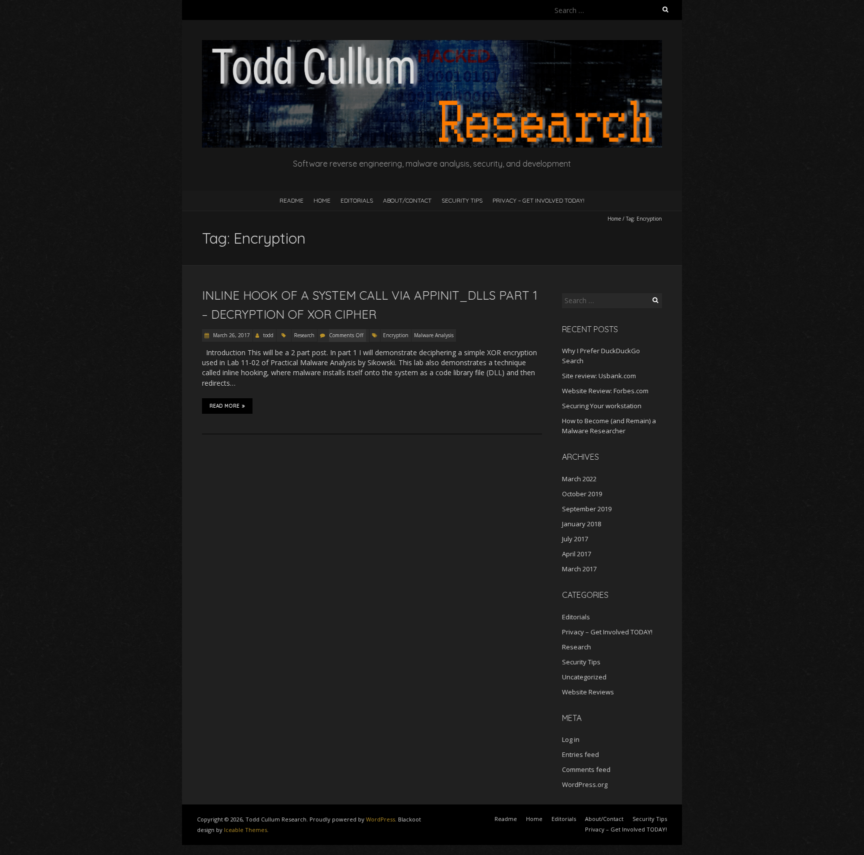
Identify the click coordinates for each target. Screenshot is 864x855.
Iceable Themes (245, 829)
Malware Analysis (434, 335)
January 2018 (581, 523)
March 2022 (579, 478)
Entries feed (580, 754)
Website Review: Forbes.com (605, 390)
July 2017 (575, 538)
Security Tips (462, 200)
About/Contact (407, 200)
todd (268, 335)
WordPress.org (585, 784)
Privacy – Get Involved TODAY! (538, 200)
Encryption (395, 335)
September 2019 (587, 508)
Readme (292, 200)
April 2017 (576, 553)
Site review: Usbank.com (599, 375)
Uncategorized (584, 676)
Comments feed (586, 769)
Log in (571, 739)
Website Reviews (588, 691)
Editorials (356, 200)
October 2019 (582, 493)
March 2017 (579, 568)
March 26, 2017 (231, 335)
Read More (225, 406)
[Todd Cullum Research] (432, 45)
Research (304, 335)
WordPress (380, 819)
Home (322, 200)
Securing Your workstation (602, 405)
